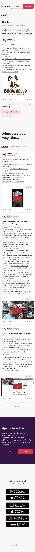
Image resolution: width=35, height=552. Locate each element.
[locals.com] (5, 6)
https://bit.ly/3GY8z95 (10, 370)
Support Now (9, 112)
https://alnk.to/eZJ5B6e (23, 274)
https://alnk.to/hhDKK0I (14, 341)
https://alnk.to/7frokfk (10, 248)
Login (16, 6)
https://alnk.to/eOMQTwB (20, 261)
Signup (28, 6)
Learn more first (7, 116)
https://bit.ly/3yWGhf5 (23, 292)
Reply (30, 99)
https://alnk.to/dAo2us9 (21, 264)
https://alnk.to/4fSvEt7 (19, 266)
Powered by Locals (17, 545)
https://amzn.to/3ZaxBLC (19, 169)
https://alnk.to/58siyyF (24, 268)
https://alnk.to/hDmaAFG (11, 287)
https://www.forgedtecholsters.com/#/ (16, 229)
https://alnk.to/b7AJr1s (10, 259)
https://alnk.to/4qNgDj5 (19, 272)
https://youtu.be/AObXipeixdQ (13, 182)
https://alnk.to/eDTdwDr (19, 277)
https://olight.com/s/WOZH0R (13, 173)
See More (17, 406)
